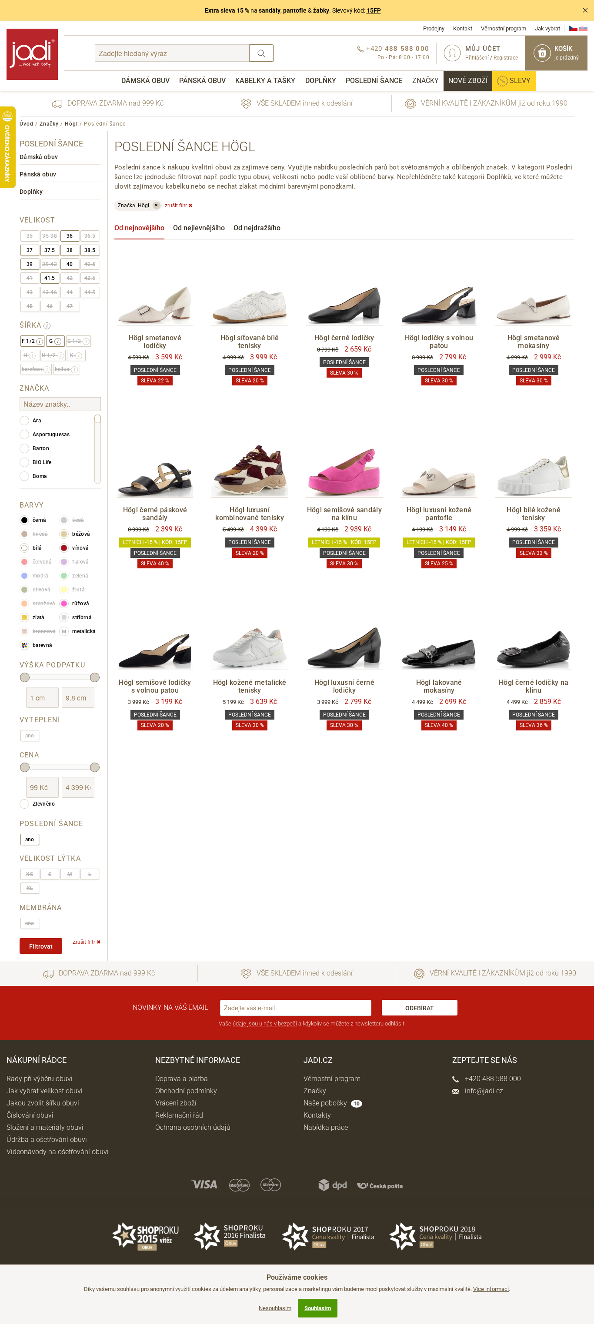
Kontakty (317, 1115)
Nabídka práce (326, 1127)
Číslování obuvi (30, 1115)
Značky (425, 80)
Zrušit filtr (87, 942)
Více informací (491, 1289)
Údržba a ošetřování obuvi (47, 1139)
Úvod (26, 124)
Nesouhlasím (275, 1308)
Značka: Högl (138, 205)
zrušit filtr (179, 205)
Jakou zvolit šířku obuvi (43, 1103)
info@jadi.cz (483, 1091)
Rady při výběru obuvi (40, 1079)
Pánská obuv (202, 80)
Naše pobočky (332, 1103)
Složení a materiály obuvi (45, 1127)
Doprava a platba (181, 1079)
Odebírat (419, 1008)
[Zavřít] (585, 10)
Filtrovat (41, 946)
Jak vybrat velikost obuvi (45, 1091)
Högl (71, 124)
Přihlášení (477, 58)
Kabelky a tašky (265, 80)
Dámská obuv (145, 80)
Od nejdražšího (257, 228)
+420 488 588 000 (492, 1079)
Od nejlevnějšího (199, 228)
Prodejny (433, 28)
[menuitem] (145, 81)
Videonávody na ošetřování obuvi (58, 1152)
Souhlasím (317, 1308)
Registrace (506, 58)
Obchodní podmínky (186, 1091)
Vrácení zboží (176, 1103)
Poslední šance (374, 80)
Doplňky (320, 80)
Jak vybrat (547, 28)
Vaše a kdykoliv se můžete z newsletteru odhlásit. (312, 1023)
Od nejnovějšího (139, 228)
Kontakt (462, 28)
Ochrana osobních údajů (192, 1127)
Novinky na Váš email (170, 1007)
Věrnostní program (503, 28)
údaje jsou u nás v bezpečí (265, 1023)
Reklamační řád (179, 1115)
